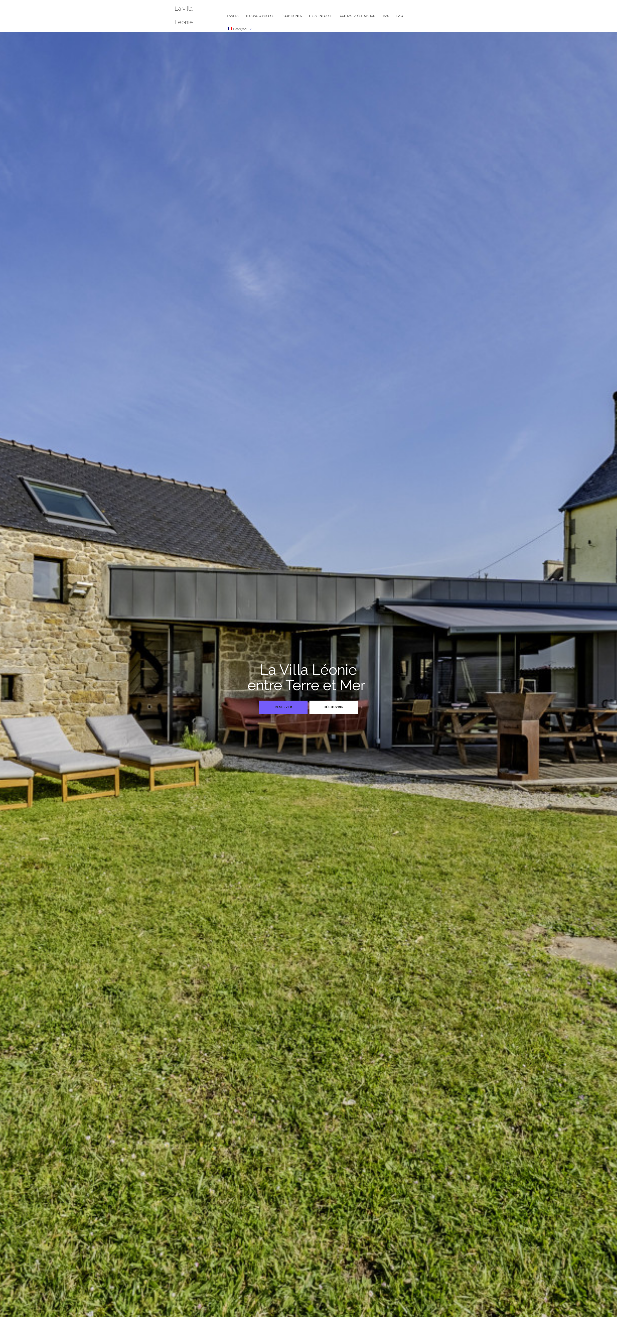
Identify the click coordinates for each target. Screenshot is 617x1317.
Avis (386, 16)
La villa (232, 16)
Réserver (283, 707)
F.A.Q (399, 16)
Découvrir (333, 707)
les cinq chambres (260, 16)
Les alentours (320, 16)
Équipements (292, 16)
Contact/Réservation (357, 16)
